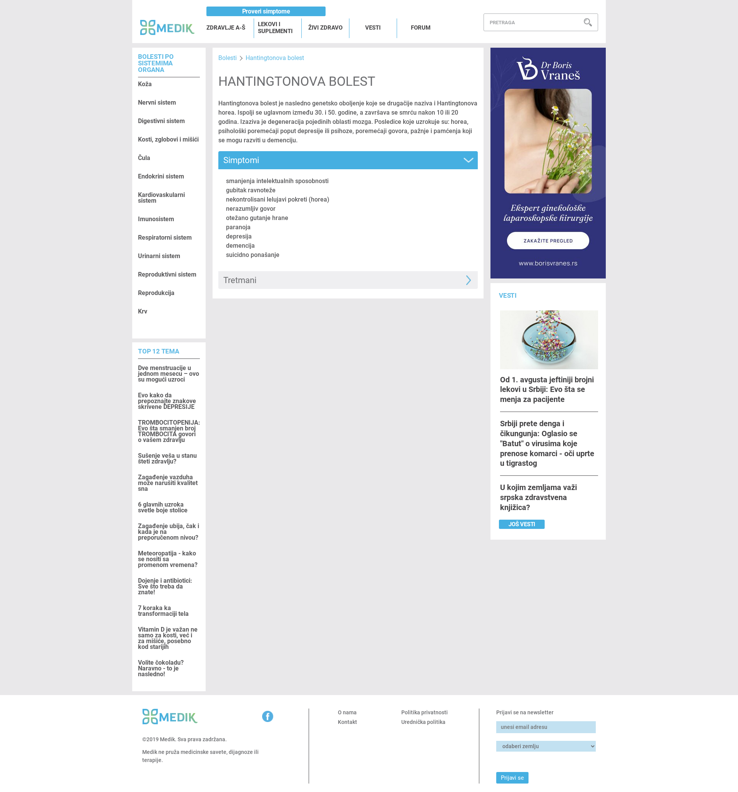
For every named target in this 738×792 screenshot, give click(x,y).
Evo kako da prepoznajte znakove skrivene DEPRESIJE (167, 401)
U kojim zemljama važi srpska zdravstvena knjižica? (538, 497)
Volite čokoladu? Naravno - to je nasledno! (161, 668)
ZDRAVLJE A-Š (225, 27)
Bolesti (227, 58)
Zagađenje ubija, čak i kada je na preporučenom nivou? (168, 531)
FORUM (420, 27)
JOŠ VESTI (522, 524)
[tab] (347, 160)
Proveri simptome (266, 11)
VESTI (373, 27)
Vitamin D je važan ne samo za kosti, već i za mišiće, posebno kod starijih (168, 638)
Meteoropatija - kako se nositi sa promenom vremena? (168, 559)
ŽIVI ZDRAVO (325, 27)
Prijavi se (512, 777)
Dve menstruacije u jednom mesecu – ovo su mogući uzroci (168, 373)
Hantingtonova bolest (275, 58)
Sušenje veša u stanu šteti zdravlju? (167, 458)
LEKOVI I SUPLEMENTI (275, 28)
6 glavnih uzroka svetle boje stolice (163, 507)
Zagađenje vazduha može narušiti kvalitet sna (168, 483)
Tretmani (239, 280)
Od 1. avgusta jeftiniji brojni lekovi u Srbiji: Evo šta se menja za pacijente (547, 389)
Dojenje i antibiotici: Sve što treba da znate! (165, 586)
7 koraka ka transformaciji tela (163, 611)
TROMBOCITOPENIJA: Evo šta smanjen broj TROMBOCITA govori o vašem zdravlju (169, 431)
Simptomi (241, 160)
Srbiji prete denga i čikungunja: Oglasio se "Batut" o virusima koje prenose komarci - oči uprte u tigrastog (547, 443)
